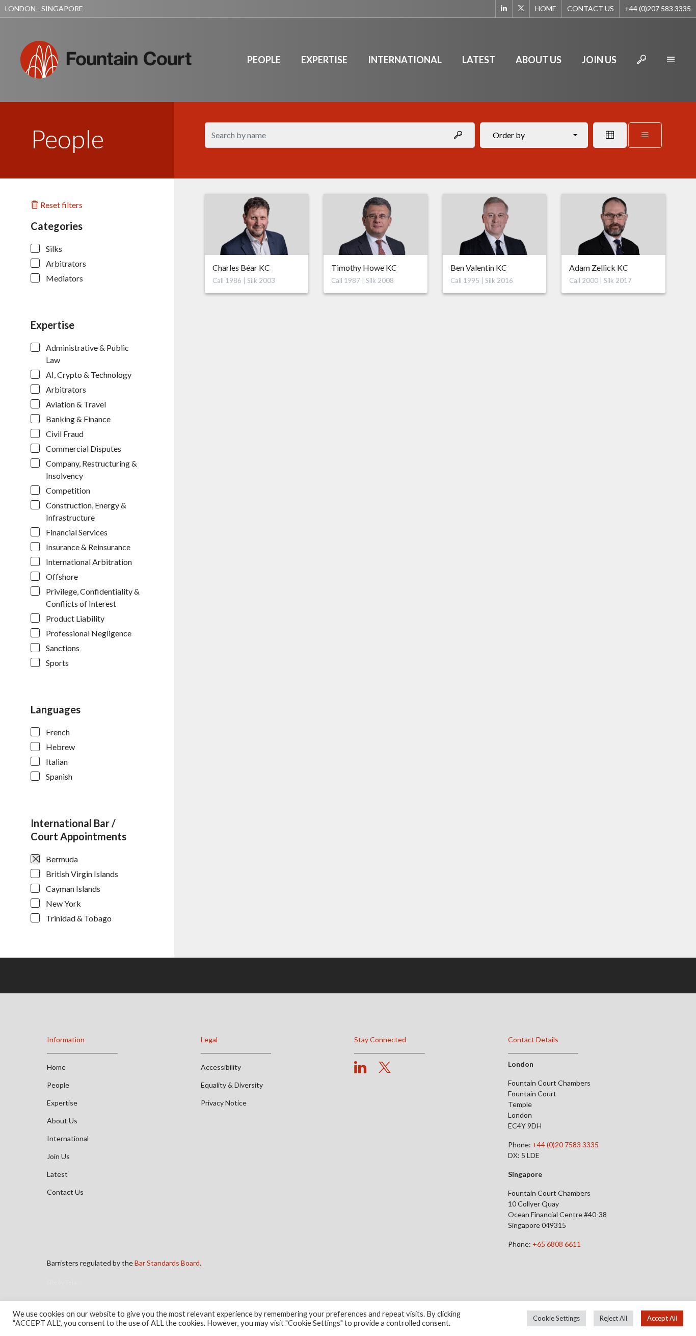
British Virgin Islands (82, 874)
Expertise (62, 1102)
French (58, 732)
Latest (478, 59)
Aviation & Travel (76, 404)
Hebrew (60, 747)
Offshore (62, 576)
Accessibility (221, 1067)
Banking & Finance (78, 419)
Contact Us (590, 8)
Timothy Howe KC (364, 267)
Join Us (599, 59)
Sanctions (62, 648)
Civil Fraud (65, 434)
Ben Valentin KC (478, 267)
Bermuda (62, 859)
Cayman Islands (73, 888)
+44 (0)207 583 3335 (658, 8)
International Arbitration (89, 562)
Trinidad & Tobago (79, 918)
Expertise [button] (324, 59)
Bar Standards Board (167, 1262)
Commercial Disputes (83, 448)
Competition (68, 490)
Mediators (64, 278)
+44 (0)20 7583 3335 (565, 1144)
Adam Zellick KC (598, 267)
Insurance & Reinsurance (88, 547)
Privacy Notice (224, 1102)
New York (63, 903)
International (405, 59)
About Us (538, 59)
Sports (57, 662)
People (264, 59)
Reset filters (61, 205)
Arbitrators (66, 263)
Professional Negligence (88, 633)
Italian (57, 761)
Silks (54, 248)
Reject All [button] (613, 1318)
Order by (509, 135)
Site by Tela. (62, 1282)
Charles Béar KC (241, 267)
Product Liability (75, 618)
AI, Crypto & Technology (88, 374)
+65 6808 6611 (556, 1244)
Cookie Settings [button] (556, 1318)
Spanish (59, 776)
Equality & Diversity (232, 1085)
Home (545, 8)
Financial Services (77, 532)
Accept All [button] (662, 1318)
